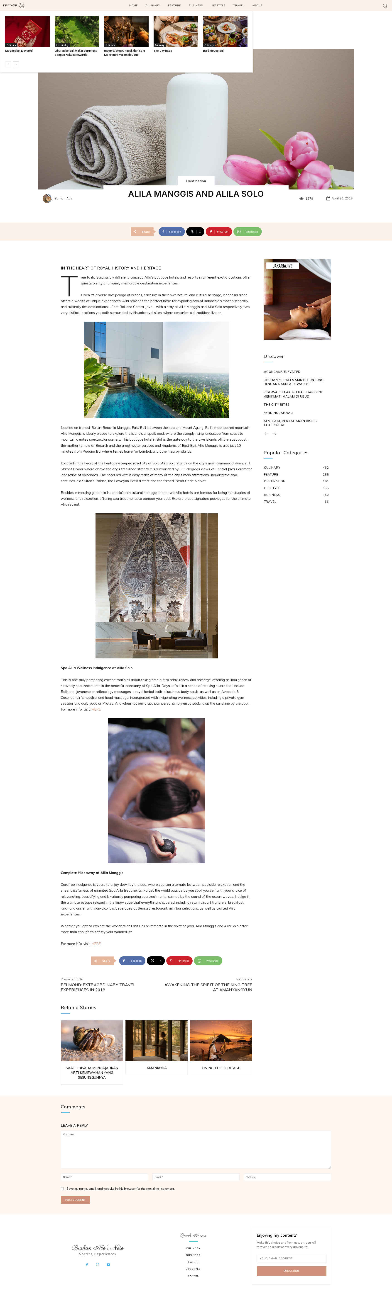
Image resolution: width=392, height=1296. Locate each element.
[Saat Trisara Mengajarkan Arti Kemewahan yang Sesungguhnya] (92, 1040)
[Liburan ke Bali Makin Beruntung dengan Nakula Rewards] (77, 31)
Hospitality (62, 45)
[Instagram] (97, 1265)
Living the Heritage (221, 1068)
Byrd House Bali (213, 50)
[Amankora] (156, 1040)
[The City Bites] (176, 31)
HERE (96, 709)
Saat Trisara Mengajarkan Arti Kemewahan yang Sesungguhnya (92, 1073)
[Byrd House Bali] (225, 31)
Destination (196, 181)
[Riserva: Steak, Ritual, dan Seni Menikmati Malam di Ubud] (126, 31)
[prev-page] (8, 64)
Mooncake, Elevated (19, 50)
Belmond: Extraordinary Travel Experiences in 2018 (98, 987)
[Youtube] (108, 1265)
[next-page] (16, 64)
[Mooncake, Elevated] (27, 31)
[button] (385, 5)
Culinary (11, 45)
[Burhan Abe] (48, 198)
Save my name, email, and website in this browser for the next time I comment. (120, 1188)
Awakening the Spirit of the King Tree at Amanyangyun (208, 987)
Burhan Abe (64, 198)
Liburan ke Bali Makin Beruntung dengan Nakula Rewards (294, 382)
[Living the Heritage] (221, 1040)
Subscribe (291, 1270)
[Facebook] (87, 1265)
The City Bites (163, 50)
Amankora (157, 1068)
